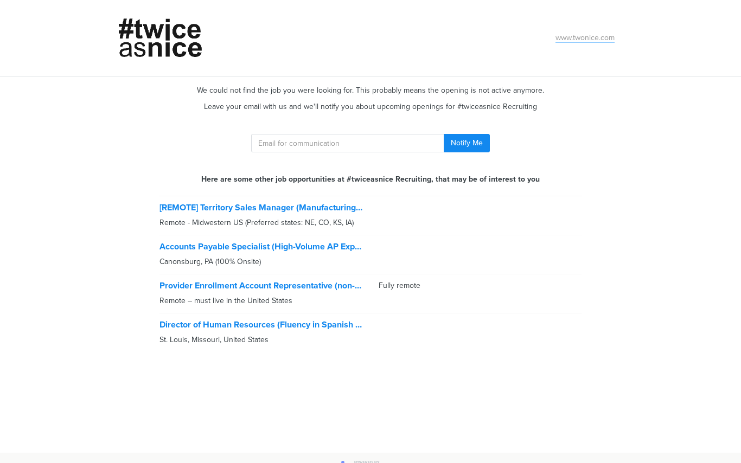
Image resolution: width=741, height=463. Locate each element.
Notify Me (467, 142)
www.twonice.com (585, 37)
